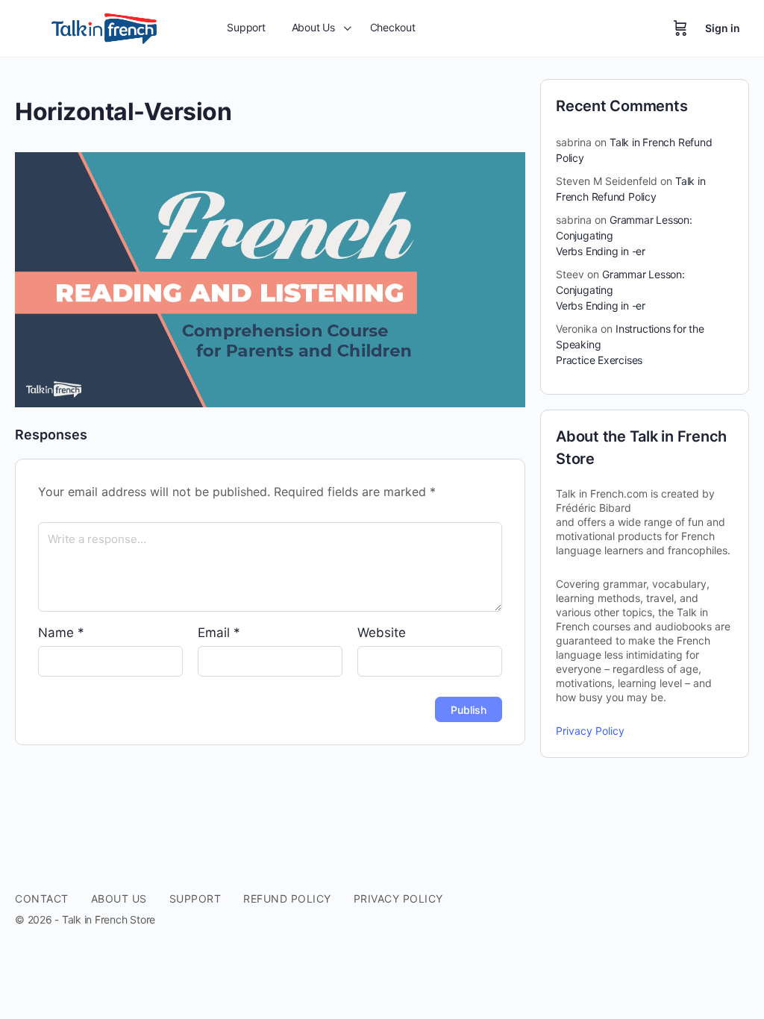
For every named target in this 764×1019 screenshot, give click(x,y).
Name (61, 632)
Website (381, 632)
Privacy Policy (590, 730)
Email (219, 632)
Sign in (722, 28)
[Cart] (680, 28)
